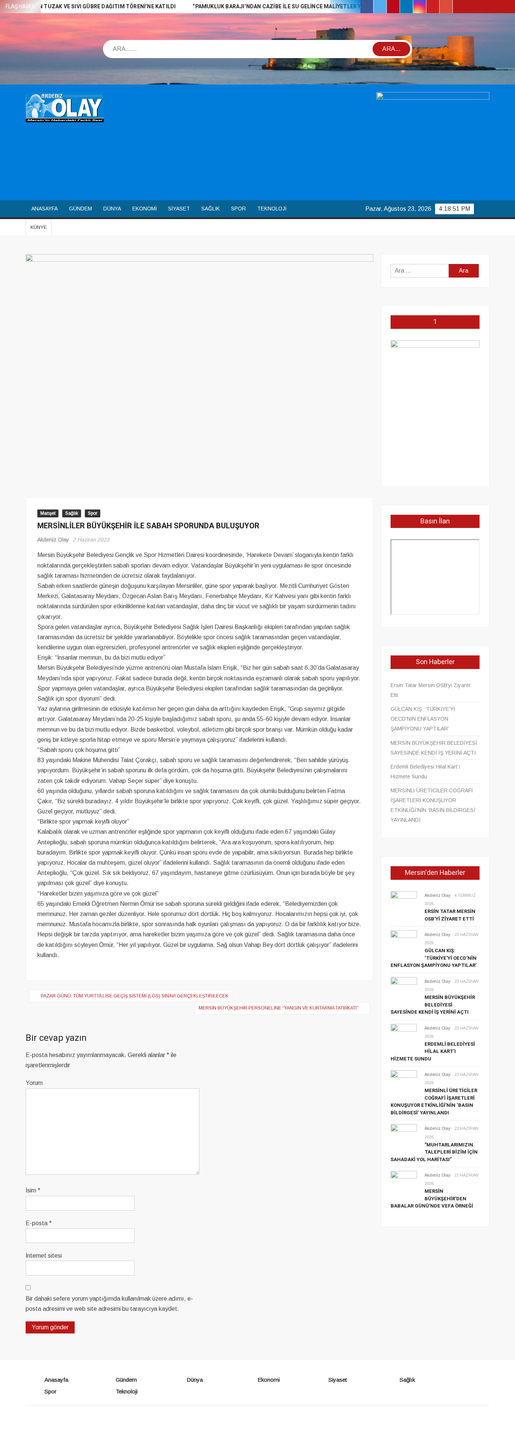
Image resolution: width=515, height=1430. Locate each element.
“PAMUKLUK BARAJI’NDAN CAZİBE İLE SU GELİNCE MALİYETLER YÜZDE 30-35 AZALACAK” (279, 7)
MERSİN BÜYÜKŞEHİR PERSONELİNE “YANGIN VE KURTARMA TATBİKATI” (278, 1008)
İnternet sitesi (44, 1255)
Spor (238, 209)
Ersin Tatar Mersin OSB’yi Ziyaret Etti (431, 690)
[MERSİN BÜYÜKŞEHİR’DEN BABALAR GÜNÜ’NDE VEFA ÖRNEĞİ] (404, 1183)
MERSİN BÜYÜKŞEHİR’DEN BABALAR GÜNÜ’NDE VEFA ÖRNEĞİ (432, 1198)
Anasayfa (44, 209)
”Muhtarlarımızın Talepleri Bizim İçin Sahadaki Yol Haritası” (434, 1152)
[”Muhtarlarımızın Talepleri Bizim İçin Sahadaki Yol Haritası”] (404, 1137)
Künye (39, 227)
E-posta (39, 1223)
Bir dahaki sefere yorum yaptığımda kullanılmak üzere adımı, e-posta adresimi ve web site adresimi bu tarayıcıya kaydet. (109, 1303)
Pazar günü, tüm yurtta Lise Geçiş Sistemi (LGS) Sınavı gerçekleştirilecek (134, 996)
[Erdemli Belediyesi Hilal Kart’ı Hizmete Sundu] (404, 1036)
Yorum (34, 1083)
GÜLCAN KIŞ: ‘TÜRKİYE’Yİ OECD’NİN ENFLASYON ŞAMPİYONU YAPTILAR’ (423, 719)
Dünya (112, 209)
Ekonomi (144, 209)
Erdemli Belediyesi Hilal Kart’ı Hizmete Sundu (425, 771)
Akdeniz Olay (53, 540)
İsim (33, 1190)
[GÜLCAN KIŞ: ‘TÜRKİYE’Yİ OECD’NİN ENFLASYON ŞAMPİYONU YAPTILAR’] (404, 943)
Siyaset (179, 209)
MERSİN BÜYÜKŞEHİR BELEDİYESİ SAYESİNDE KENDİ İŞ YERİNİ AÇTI (434, 748)
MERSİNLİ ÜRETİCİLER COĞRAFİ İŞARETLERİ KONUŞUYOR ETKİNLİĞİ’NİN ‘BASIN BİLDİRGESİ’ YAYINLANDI (433, 805)
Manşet (47, 513)
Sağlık (210, 209)
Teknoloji (272, 209)
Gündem (80, 209)
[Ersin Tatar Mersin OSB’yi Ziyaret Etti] (404, 904)
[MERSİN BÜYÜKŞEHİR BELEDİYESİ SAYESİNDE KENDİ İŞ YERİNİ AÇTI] (404, 990)
